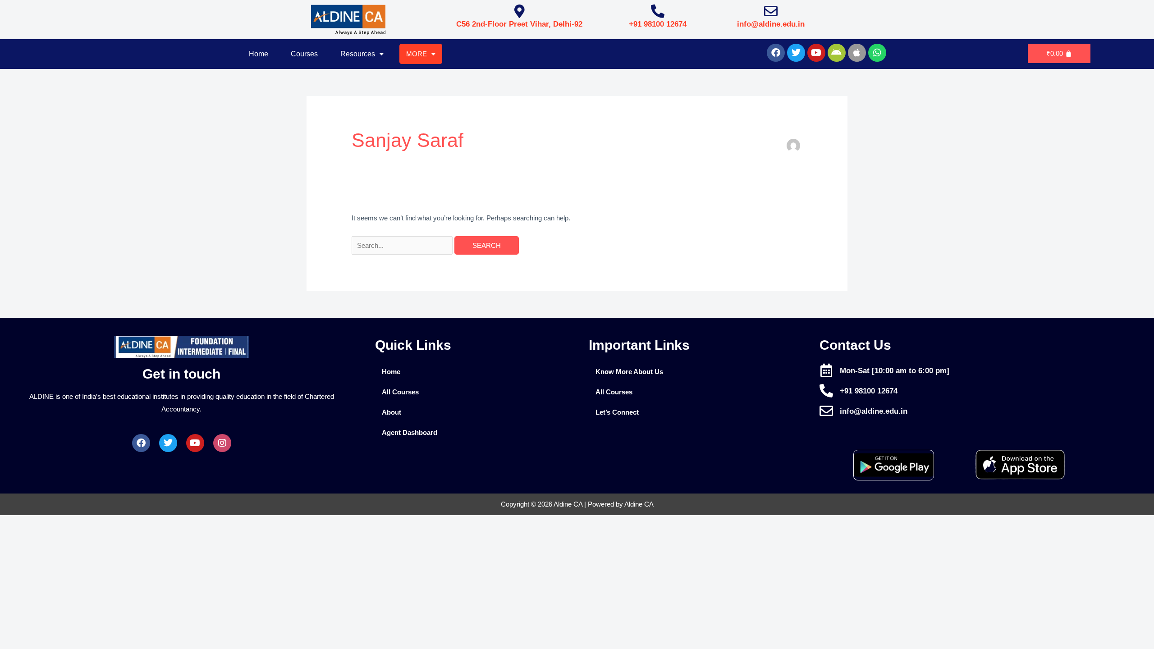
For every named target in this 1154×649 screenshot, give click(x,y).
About (391, 412)
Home (258, 54)
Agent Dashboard (409, 432)
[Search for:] (403, 245)
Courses (304, 54)
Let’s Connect (617, 412)
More (416, 54)
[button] (362, 54)
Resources (357, 54)
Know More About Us (629, 371)
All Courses (400, 392)
